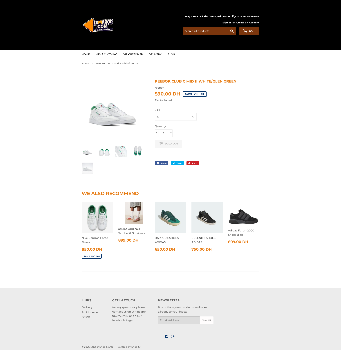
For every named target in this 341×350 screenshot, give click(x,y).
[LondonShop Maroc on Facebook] (167, 337)
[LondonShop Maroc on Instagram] (173, 337)
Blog (171, 54)
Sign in (227, 22)
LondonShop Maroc (101, 346)
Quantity (160, 126)
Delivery (155, 54)
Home (86, 54)
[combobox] (209, 31)
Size (157, 109)
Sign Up (206, 320)
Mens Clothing (106, 54)
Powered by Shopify (128, 346)
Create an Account (247, 22)
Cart (252, 30)
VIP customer (133, 54)
